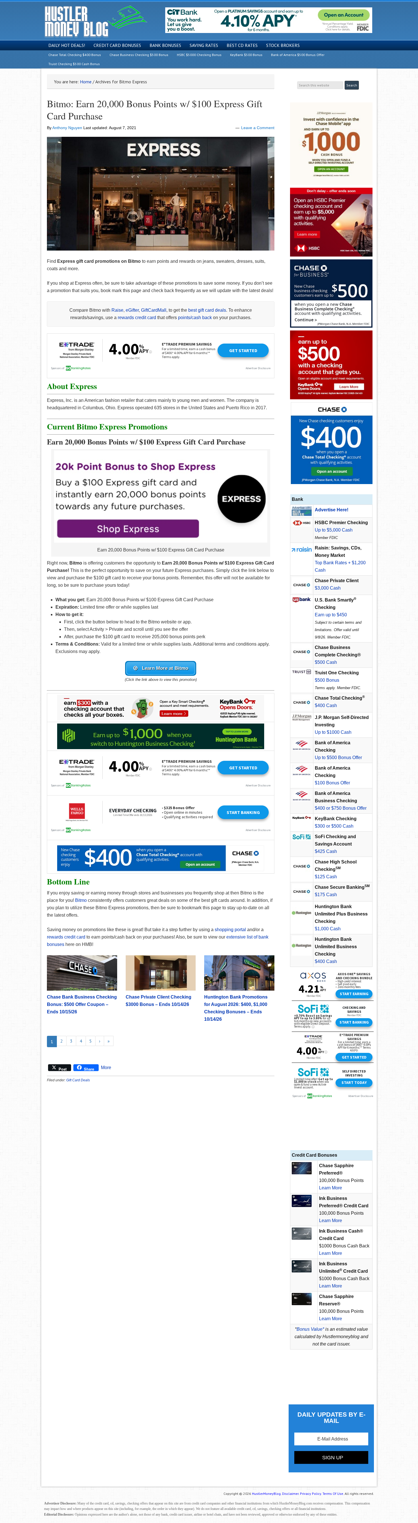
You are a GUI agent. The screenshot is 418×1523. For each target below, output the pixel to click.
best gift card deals (207, 310)
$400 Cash (326, 705)
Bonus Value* (310, 1329)
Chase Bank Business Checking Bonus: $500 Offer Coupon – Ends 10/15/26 (82, 1004)
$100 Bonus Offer (332, 782)
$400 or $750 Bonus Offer (341, 808)
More (106, 1067)
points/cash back (195, 317)
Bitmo (81, 900)
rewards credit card (137, 317)
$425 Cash (326, 851)
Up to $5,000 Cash (334, 530)
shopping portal (230, 929)
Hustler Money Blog (95, 21)
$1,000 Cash (328, 928)
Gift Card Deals (78, 1080)
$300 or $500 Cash (334, 826)
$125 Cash (326, 876)
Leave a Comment (257, 127)
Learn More (330, 1187)
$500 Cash (326, 662)
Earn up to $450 (331, 614)
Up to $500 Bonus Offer (338, 757)
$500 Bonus (327, 680)
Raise (117, 310)
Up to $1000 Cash (333, 732)
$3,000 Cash (328, 588)
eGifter (132, 310)
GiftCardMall (153, 310)
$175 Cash (326, 894)
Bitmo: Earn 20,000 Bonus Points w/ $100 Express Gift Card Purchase (154, 109)
